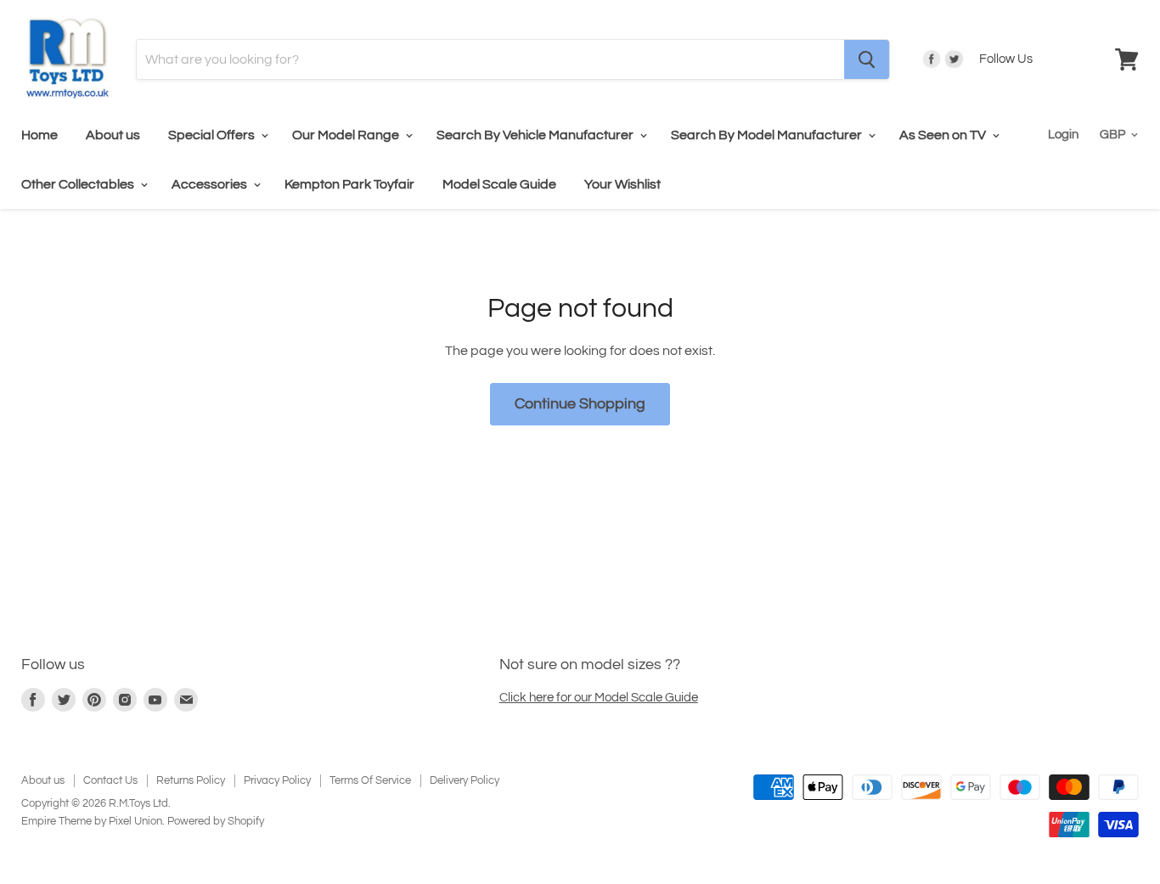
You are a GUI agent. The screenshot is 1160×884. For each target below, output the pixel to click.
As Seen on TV (943, 135)
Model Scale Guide (499, 184)
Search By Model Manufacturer (767, 135)
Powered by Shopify (215, 821)
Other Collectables (79, 184)
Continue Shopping (580, 404)
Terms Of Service (370, 780)
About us (113, 135)
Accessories (211, 184)
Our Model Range (347, 135)
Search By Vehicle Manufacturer (536, 135)
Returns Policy (190, 780)
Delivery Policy (464, 780)
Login (1063, 134)
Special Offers (212, 135)
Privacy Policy (277, 780)
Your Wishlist (622, 184)
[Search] (866, 59)
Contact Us (110, 780)
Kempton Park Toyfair (349, 184)
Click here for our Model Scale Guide (598, 697)
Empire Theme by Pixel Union (91, 821)
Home (39, 135)
